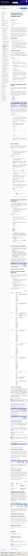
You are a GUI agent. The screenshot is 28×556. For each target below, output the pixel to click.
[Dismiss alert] (26, 1)
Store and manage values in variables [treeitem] (6, 52)
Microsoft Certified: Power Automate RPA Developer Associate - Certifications (19, 544)
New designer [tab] (13, 156)
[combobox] (5, 11)
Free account (18, 8)
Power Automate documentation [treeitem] (3, 13)
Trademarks (6, 555)
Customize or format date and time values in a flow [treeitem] (6, 41)
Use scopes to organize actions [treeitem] (5, 39)
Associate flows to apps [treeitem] (5, 36)
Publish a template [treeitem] (5, 62)
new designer (16, 109)
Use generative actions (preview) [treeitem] (5, 31)
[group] (20, 67)
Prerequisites (12, 21)
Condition (25, 27)
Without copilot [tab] (17, 58)
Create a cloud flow (13, 22)
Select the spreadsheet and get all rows (16, 23)
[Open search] (24, 6)
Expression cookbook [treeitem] (5, 44)
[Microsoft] (1, 6)
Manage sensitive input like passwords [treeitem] (5, 55)
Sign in (26, 6)
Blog (10, 554)
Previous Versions (7, 554)
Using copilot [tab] (12, 58)
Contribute (13, 554)
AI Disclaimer (2, 554)
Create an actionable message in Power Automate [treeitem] (5, 66)
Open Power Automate (24, 8)
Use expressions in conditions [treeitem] (5, 46)
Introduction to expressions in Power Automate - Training (18, 541)
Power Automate (15, 10)
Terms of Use (2, 555)
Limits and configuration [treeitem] (5, 78)
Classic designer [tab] (18, 156)
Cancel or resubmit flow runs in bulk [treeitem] (5, 57)
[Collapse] (9, 10)
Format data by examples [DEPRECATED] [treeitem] (6, 68)
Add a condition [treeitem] (4, 32)
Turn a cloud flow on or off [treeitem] (6, 63)
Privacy (17, 554)
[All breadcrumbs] (11, 10)
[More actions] (26, 10)
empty (11, 371)
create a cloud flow (16, 87)
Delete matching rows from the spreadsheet (20, 196)
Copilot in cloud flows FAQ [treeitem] (5, 25)
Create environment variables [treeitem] (5, 34)
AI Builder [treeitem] (2, 90)
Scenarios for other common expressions (21, 34)
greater (12, 343)
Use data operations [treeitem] (5, 37)
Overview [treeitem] (3, 19)
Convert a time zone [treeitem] (5, 43)
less (11, 317)
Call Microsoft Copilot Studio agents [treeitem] (5, 28)
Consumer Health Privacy (22, 554)
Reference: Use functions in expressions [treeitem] (6, 60)
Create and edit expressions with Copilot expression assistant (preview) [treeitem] (6, 49)
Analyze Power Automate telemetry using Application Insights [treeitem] (5, 76)
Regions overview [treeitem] (3, 95)
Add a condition (13, 24)
